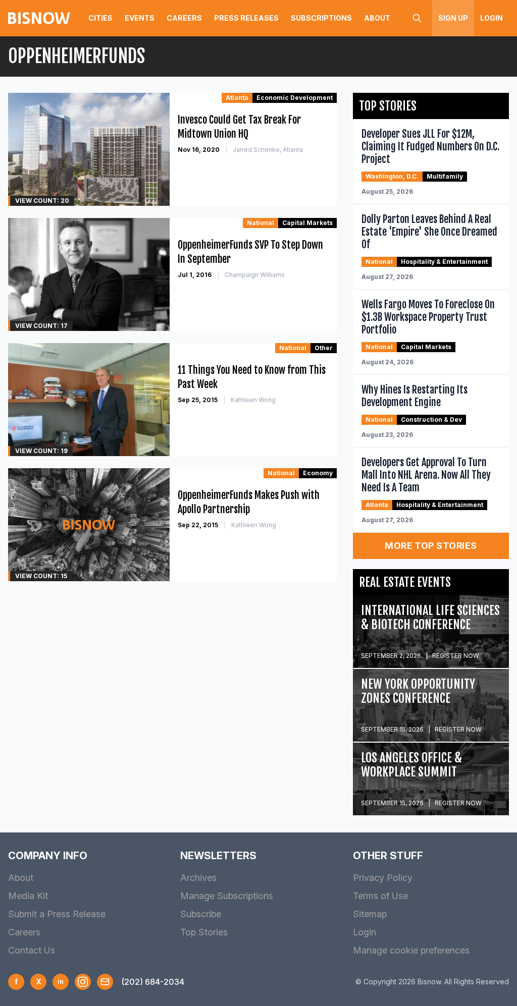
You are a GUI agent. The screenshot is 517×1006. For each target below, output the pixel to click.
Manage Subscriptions (226, 895)
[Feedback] (105, 982)
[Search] (417, 18)
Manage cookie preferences (411, 950)
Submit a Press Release (57, 914)
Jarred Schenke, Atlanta (268, 149)
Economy (318, 473)
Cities (100, 18)
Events (139, 18)
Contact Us (31, 950)
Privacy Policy (382, 877)
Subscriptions (321, 18)
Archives (198, 877)
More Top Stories (431, 545)
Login (491, 18)
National (260, 223)
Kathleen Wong (253, 400)
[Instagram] (83, 982)
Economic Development (294, 97)
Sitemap (370, 914)
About (377, 18)
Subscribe (200, 914)
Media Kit (28, 895)
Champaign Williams (255, 274)
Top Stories (204, 932)
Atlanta (237, 97)
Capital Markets (307, 223)
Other (324, 348)
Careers (184, 18)
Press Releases (246, 18)
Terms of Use (380, 895)
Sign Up (453, 18)
